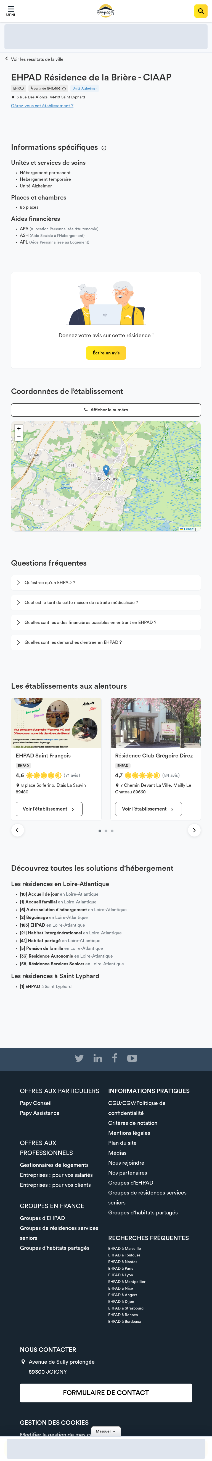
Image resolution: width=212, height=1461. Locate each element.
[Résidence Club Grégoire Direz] (106, 831)
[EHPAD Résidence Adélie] (112, 831)
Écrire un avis (106, 353)
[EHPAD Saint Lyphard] (33, 59)
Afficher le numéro (108, 410)
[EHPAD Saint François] (100, 831)
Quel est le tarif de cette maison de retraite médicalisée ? (81, 602)
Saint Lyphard (73, 97)
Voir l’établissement (45, 808)
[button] (106, 470)
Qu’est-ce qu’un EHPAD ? (50, 583)
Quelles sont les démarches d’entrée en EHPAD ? (73, 642)
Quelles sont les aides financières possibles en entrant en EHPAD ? (90, 622)
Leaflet (188, 528)
